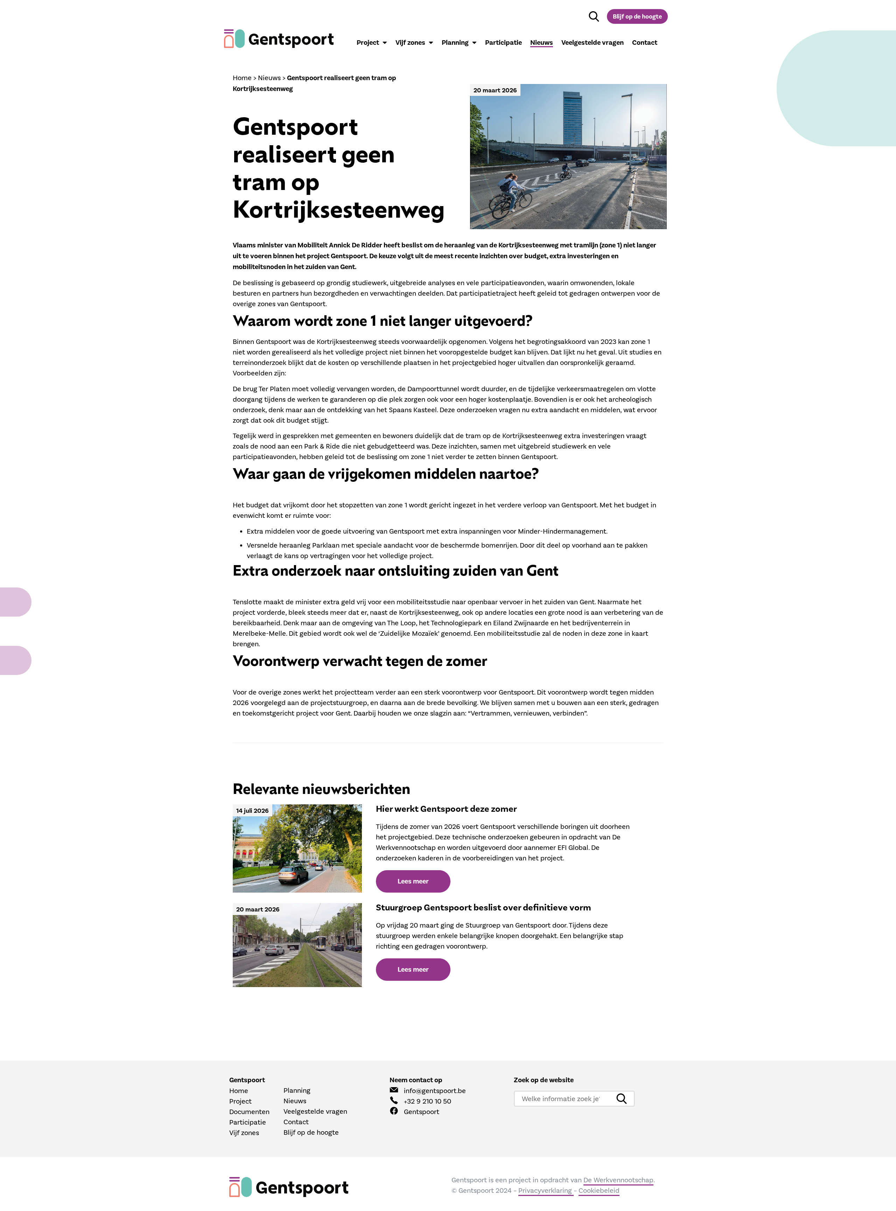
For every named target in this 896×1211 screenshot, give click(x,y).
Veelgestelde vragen (592, 43)
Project (368, 43)
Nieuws (541, 43)
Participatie (503, 43)
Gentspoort (421, 1111)
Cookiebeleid (599, 1190)
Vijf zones (410, 43)
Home (242, 77)
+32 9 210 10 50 (427, 1101)
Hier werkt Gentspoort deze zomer (446, 809)
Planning (455, 43)
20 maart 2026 (495, 90)
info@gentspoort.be (435, 1090)
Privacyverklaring (546, 1190)
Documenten (249, 1111)
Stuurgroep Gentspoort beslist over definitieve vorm (483, 907)
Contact (644, 43)
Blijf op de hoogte (311, 1132)
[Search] (594, 16)
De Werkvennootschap (618, 1180)
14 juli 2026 (252, 811)
